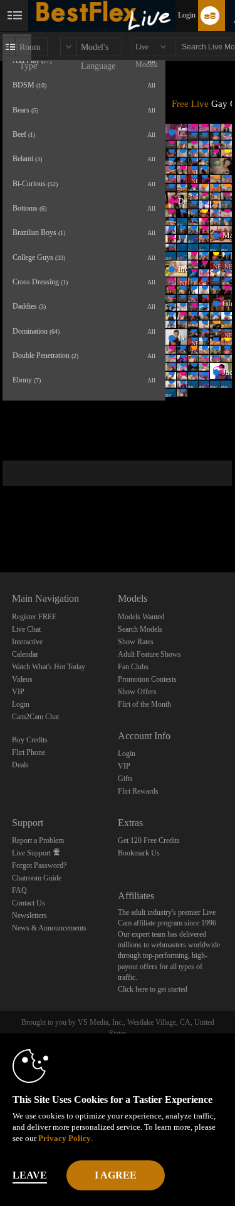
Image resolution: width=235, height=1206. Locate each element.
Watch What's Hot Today (48, 666)
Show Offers (137, 691)
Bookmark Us (139, 853)
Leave (30, 1175)
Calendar (25, 654)
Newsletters (29, 915)
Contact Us (28, 903)
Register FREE (34, 616)
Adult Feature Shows (149, 654)
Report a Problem (38, 840)
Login (187, 15)
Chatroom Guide (36, 878)
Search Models (140, 629)
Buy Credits (30, 739)
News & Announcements (49, 928)
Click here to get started (152, 989)
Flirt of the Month (144, 704)
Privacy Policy (64, 1138)
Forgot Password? (39, 865)
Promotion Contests (147, 679)
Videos (22, 679)
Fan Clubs (133, 666)
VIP (18, 691)
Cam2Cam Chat (35, 716)
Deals (20, 764)
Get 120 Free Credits (149, 840)
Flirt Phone (28, 752)
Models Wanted (141, 616)
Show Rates (136, 641)
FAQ (19, 890)
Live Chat (26, 629)
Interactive (27, 641)
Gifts (125, 778)
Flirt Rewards (138, 791)
